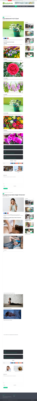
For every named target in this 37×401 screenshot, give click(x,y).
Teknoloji (27, 6)
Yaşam (15, 6)
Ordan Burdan (23, 6)
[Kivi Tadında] (8, 3)
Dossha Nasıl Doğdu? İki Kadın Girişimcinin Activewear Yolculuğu (29, 44)
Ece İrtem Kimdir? (27, 51)
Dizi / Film (13, 6)
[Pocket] (21, 163)
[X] (5, 38)
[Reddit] (17, 163)
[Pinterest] (7, 38)
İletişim (14, 396)
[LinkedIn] (6, 38)
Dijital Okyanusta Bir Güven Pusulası (28, 36)
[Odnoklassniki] (19, 163)
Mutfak (18, 6)
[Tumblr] (14, 163)
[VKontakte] (18, 163)
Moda (5, 6)
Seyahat (20, 6)
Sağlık (11, 6)
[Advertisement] (18, 11)
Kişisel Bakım (8, 6)
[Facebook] (4, 38)
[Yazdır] (22, 163)
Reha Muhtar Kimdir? (27, 57)
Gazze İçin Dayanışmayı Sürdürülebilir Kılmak (28, 29)
